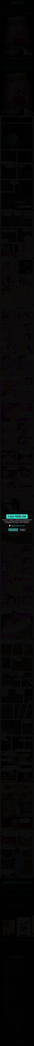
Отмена (22, 529)
